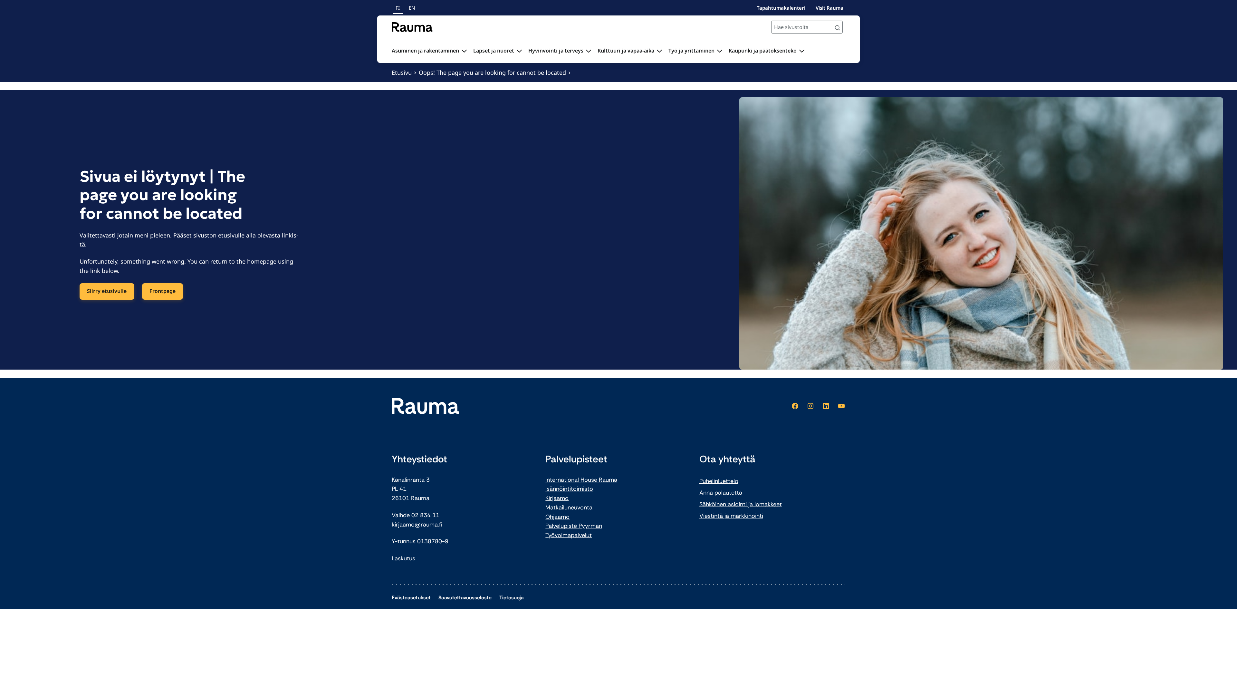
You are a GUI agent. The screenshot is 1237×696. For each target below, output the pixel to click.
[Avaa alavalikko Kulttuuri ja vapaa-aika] (659, 51)
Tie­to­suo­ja (511, 597)
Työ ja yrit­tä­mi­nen (691, 50)
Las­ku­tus (403, 558)
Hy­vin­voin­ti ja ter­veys (555, 50)
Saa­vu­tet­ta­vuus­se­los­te (465, 597)
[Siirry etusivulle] (412, 27)
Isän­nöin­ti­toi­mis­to (569, 489)
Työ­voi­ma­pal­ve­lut (568, 535)
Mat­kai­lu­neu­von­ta (568, 507)
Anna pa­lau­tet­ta (720, 493)
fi (398, 8)
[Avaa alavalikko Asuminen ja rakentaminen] (464, 51)
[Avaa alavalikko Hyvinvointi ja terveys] (588, 51)
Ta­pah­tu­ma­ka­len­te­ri (781, 8)
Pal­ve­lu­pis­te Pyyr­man (573, 526)
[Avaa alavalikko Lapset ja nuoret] (519, 51)
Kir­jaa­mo (557, 498)
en (412, 8)
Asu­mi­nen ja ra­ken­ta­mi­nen (425, 50)
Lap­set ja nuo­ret (493, 50)
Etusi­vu (402, 72)
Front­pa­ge (162, 291)
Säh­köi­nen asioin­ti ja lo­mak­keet (740, 504)
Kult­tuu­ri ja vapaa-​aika (626, 50)
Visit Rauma (829, 8)
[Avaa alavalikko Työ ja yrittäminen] (719, 51)
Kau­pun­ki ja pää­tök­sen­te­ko (763, 50)
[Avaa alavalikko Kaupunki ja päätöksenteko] (801, 51)
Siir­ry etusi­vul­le (107, 291)
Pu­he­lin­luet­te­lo (718, 481)
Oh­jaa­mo (557, 517)
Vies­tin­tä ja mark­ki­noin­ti (731, 516)
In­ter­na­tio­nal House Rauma (581, 480)
